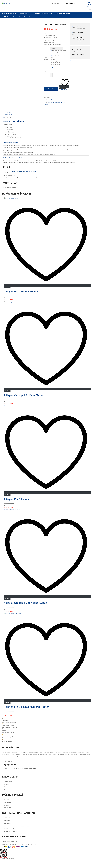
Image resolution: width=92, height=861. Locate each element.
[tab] (47, 111)
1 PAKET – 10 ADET (15, 171)
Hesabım (6, 784)
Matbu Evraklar (51, 15)
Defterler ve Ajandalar (52, 23)
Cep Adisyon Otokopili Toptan (14, 121)
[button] (59, 52)
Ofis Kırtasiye (50, 10)
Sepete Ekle (51, 88)
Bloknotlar (50, 20)
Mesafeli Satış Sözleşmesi (10, 831)
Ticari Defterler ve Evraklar (53, 18)
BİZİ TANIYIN (7, 818)
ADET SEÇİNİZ (46, 57)
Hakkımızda (7, 820)
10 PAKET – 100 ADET (31, 171)
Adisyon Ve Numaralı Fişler (54, 13)
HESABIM (6, 799)
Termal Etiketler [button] (25, 13)
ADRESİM (6, 805)
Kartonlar (49, 28)
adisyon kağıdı (51, 102)
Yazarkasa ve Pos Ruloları (53, 8)
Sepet (5, 789)
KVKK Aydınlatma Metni (10, 828)
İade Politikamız (80, 34)
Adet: (45, 71)
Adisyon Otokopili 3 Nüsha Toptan (24, 395)
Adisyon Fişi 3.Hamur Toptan (21, 291)
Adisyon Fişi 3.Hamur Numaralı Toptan (26, 706)
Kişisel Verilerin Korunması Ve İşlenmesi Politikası (16, 826)
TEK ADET (22, 171)
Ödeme (6, 787)
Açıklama (7, 111)
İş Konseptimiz (7, 823)
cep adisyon (58, 102)
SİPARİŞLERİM (8, 802)
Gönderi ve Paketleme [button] (10, 16)
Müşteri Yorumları (9, 114)
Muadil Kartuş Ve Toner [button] (26, 16)
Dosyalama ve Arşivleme (53, 25)
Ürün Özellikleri (8, 112)
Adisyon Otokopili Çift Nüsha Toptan (25, 602)
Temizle (51, 67)
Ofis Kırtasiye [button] (37, 13)
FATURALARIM (8, 808)
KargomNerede (8, 781)
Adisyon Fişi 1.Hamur (16, 499)
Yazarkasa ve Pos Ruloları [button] (10, 13)
